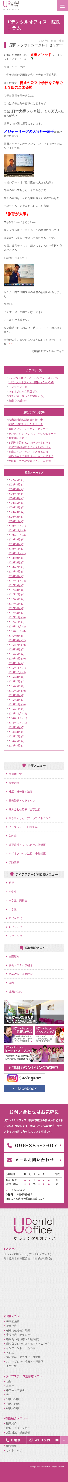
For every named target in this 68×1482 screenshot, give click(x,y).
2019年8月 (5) (16, 544)
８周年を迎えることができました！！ (30, 442)
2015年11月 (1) (17, 667)
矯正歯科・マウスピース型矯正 (27, 844)
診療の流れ (15, 991)
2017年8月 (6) (16, 589)
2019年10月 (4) (17, 534)
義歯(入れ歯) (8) (18, 400)
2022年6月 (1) (16, 479)
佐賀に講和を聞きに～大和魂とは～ (29, 447)
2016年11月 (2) (17, 626)
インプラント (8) (18, 386)
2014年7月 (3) (16, 736)
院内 (11, 982)
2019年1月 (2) (16, 548)
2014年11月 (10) (17, 718)
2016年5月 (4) (16, 654)
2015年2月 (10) (17, 704)
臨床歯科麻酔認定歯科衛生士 (25, 419)
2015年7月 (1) (16, 681)
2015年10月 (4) (17, 672)
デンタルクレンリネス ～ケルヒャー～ (32, 433)
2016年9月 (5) (16, 635)
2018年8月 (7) (16, 562)
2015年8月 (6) (16, 676)
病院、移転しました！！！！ (25, 424)
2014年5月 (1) (16, 745)
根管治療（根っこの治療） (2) (26, 396)
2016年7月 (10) (17, 644)
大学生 (13, 909)
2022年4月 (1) (16, 484)
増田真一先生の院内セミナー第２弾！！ (32, 461)
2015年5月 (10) (17, 690)
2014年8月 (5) (16, 731)
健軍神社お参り (17, 438)
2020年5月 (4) (16, 502)
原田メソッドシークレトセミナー (28, 428)
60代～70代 (15, 935)
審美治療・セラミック (22, 800)
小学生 (13, 891)
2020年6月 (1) (16, 498)
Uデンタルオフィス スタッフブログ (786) (33, 377)
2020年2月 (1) (16, 516)
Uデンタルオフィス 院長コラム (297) (31, 382)
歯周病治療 (15, 774)
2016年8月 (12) (17, 640)
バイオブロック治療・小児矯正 (27, 853)
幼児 (11, 882)
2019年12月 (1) (17, 525)
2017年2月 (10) (17, 617)
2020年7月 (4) (16, 493)
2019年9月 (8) (16, 539)
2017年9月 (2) (16, 585)
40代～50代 (15, 926)
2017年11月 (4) (17, 580)
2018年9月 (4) (16, 557)
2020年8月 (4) (16, 489)
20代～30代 (15, 918)
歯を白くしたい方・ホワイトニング (30, 818)
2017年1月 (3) (16, 621)
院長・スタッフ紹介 (20, 965)
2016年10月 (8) (17, 631)
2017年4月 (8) (16, 608)
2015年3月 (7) (16, 699)
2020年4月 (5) (16, 507)
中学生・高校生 (18, 900)
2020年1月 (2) (16, 521)
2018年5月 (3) (16, 571)
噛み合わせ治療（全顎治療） (26, 809)
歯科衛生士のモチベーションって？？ (30, 456)
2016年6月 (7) (16, 649)
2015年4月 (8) (16, 695)
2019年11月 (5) (17, 530)
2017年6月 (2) (16, 599)
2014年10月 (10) (17, 722)
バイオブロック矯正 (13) (23, 391)
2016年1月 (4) (16, 663)
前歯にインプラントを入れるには (28, 451)
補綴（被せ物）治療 (20, 791)
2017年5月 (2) (16, 603)
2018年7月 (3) (16, 566)
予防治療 (14, 862)
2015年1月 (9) (16, 708)
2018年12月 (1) (17, 553)
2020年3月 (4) (16, 512)
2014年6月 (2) (16, 741)
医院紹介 (14, 956)
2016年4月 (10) (17, 658)
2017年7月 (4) (16, 594)
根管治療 (14, 782)
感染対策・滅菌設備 (20, 973)
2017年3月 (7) (16, 612)
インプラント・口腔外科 (23, 827)
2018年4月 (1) (16, 576)
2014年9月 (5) (16, 727)
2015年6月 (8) (16, 686)
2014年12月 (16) (17, 713)
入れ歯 (13, 835)
